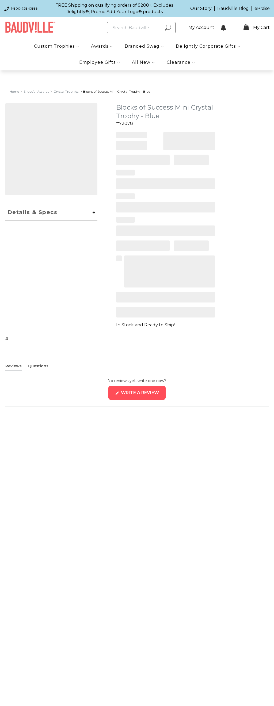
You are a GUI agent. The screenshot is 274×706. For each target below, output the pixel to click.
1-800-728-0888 (24, 8)
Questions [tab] (38, 367)
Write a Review (143, 395)
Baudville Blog (233, 8)
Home (14, 91)
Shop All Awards (36, 91)
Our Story (201, 8)
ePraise (262, 8)
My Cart (261, 27)
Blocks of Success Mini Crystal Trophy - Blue (116, 91)
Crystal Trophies (66, 91)
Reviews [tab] (13, 367)
